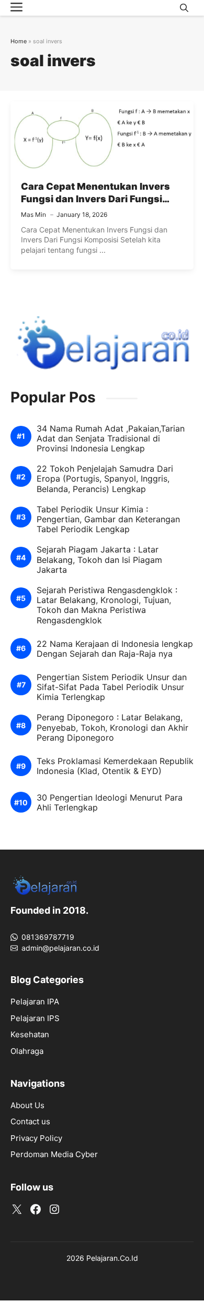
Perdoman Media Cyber (54, 1154)
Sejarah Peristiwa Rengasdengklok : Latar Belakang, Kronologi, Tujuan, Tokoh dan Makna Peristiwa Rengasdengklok (107, 605)
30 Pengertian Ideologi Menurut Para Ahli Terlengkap (110, 803)
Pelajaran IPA (34, 1001)
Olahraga (26, 1051)
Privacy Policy (36, 1138)
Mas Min (33, 214)
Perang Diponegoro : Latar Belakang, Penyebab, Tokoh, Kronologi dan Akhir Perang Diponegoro (112, 727)
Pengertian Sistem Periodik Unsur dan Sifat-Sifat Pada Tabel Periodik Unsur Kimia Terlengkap (112, 687)
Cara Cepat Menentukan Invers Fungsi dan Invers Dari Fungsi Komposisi (95, 199)
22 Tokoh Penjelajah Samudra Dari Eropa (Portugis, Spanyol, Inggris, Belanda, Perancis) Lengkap (105, 479)
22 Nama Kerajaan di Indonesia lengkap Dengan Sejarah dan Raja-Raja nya (115, 649)
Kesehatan (29, 1034)
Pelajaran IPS (35, 1018)
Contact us (30, 1121)
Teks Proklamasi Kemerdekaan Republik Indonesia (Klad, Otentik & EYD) (115, 766)
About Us (27, 1105)
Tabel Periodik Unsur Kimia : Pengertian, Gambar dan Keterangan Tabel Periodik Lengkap (108, 519)
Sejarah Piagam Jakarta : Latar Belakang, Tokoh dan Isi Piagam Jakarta (99, 559)
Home (18, 41)
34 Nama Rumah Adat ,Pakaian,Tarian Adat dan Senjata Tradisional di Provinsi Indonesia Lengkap (111, 438)
